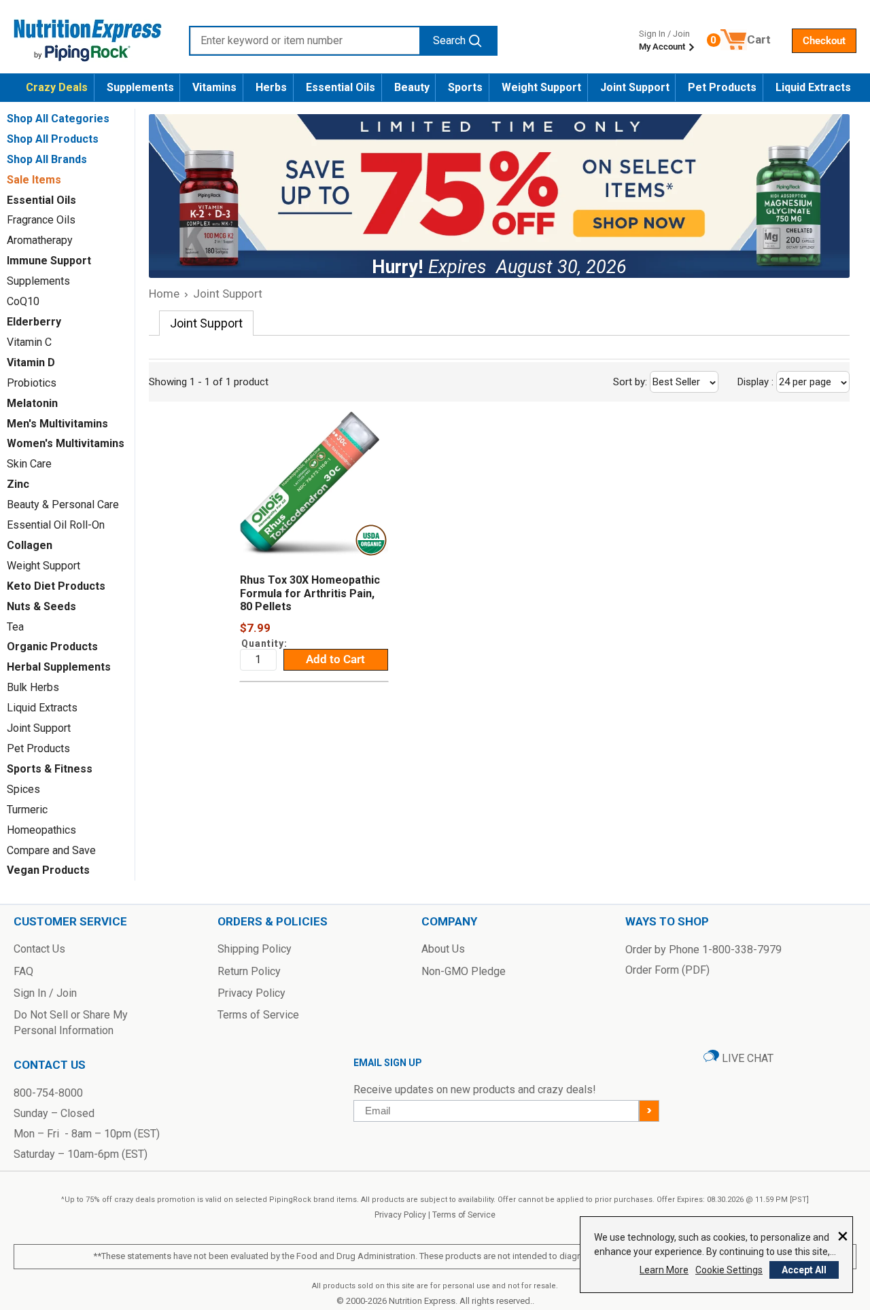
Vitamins (214, 87)
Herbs (271, 87)
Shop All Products (53, 138)
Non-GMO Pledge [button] (463, 971)
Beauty (412, 87)
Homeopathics (41, 830)
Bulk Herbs (33, 687)
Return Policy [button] (249, 971)
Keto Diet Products (56, 586)
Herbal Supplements (59, 666)
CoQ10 (23, 301)
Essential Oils (340, 87)
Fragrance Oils (41, 219)
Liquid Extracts (813, 87)
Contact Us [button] (39, 948)
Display (785, 382)
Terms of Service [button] (258, 1014)
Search (449, 40)
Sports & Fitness (49, 768)
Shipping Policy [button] (255, 948)
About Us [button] (443, 948)
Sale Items (34, 179)
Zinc (18, 484)
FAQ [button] (23, 971)
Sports (465, 87)
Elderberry (34, 321)
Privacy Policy (400, 1215)
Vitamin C (29, 342)
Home (164, 293)
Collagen (29, 545)
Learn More (664, 1269)
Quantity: (264, 643)
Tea (15, 626)
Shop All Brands (47, 159)
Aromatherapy (40, 240)
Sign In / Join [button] (45, 993)
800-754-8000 (48, 1092)
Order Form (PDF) (667, 969)
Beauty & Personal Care (63, 504)
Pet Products (722, 87)
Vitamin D (31, 362)
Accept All (804, 1269)
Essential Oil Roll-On (56, 524)
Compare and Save (51, 850)
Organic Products (52, 646)
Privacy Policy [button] (251, 993)
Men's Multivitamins (57, 423)
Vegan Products (48, 870)
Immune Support (49, 260)
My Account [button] (663, 46)
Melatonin (32, 403)
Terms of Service (463, 1215)
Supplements (140, 87)
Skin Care (29, 463)
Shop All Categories (58, 118)
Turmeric (27, 809)
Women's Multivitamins (65, 443)
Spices (23, 789)
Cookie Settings (729, 1269)
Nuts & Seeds (41, 606)
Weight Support (541, 87)
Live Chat (746, 1058)
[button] (824, 41)
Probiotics (31, 382)
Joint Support (634, 87)
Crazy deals (57, 87)
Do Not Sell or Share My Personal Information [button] (71, 1022)
